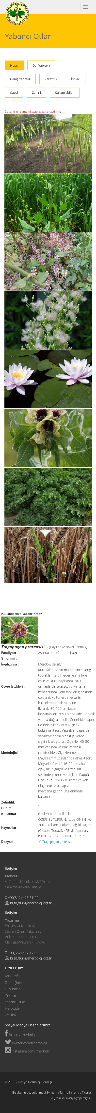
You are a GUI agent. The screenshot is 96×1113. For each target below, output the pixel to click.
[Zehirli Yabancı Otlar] (48, 437)
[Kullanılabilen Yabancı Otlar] (48, 496)
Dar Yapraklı (41, 65)
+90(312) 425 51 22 (23, 897)
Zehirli (36, 92)
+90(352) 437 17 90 (23, 952)
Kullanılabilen (64, 92)
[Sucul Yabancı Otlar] (48, 378)
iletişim (10, 1015)
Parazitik (51, 79)
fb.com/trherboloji (22, 1034)
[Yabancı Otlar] (48, 554)
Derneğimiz (13, 982)
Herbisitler (13, 1008)
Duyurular (12, 989)
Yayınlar (10, 995)
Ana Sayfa (12, 976)
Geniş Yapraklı (20, 79)
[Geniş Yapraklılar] (48, 202)
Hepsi (14, 65)
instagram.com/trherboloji (31, 1051)
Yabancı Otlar (15, 1002)
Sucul (14, 92)
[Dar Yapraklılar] (48, 143)
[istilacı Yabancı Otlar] (48, 320)
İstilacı (75, 79)
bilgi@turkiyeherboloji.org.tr (30, 903)
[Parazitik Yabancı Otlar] (48, 261)
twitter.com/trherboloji (29, 1043)
